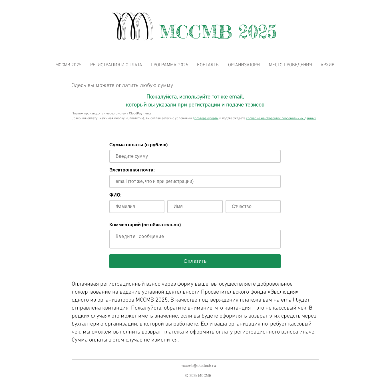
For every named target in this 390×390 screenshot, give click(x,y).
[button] (327, 65)
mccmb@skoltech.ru (198, 365)
